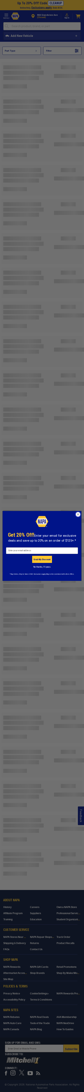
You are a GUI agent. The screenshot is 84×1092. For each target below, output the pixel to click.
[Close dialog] (78, 514)
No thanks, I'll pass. (42, 567)
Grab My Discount (42, 559)
